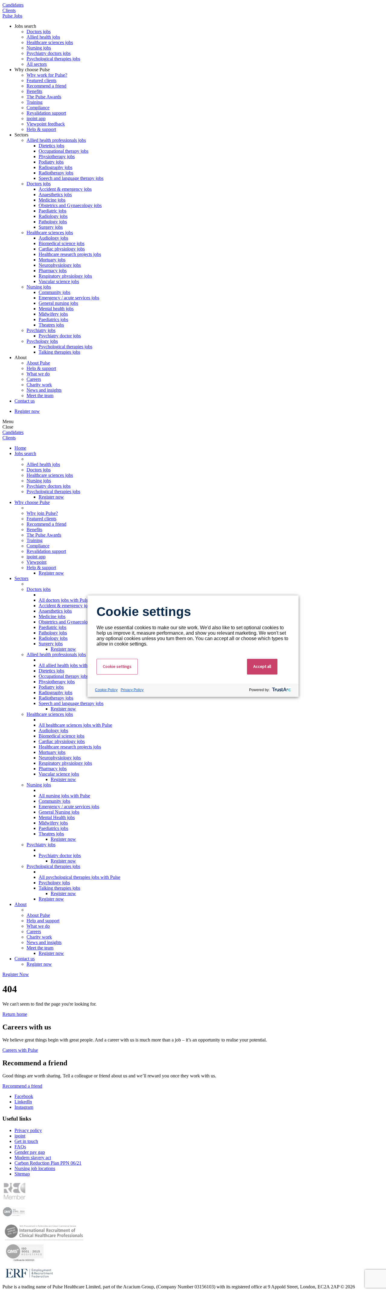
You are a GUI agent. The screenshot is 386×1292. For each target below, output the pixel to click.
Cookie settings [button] (117, 666)
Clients (9, 10)
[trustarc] (281, 690)
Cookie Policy (106, 690)
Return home (14, 1014)
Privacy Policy (132, 690)
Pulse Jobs (12, 15)
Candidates (13, 5)
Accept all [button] (262, 666)
